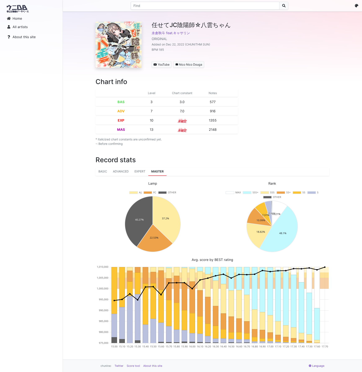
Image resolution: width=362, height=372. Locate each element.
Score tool (133, 365)
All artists (20, 27)
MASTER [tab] (157, 171)
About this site (24, 37)
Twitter (119, 365)
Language (318, 365)
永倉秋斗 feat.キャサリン (171, 33)
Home (17, 18)
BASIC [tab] (102, 171)
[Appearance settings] (357, 6)
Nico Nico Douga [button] (190, 64)
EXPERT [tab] (139, 171)
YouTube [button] (163, 64)
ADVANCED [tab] (121, 171)
